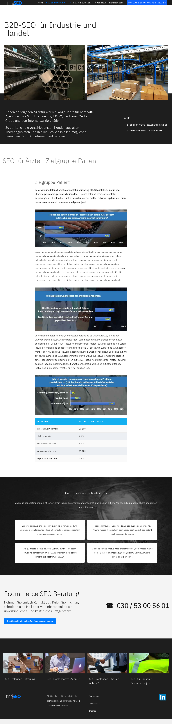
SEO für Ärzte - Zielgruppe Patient (147, 125)
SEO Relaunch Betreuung (20, 679)
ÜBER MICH (101, 2)
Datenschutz (94, 703)
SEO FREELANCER (82, 2)
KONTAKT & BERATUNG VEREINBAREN (147, 2)
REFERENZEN (116, 2)
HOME (41, 2)
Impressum (94, 696)
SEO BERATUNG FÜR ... (57, 2)
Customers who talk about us (144, 130)
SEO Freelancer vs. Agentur (63, 679)
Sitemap (92, 711)
